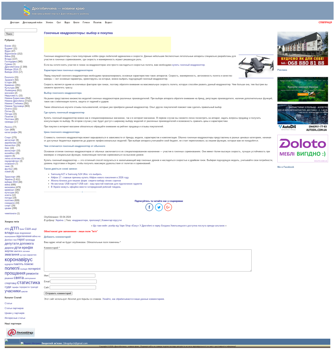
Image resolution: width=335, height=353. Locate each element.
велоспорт (10, 150)
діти (17, 247)
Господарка (11, 61)
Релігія (8, 127)
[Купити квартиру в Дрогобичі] (302, 48)
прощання (15, 273)
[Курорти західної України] (302, 89)
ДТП (14, 228)
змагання (12, 254)
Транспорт (10, 176)
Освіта (8, 108)
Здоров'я (9, 80)
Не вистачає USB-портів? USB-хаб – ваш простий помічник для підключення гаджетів (96, 183)
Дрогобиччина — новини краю (58, 8)
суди (8, 287)
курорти (9, 264)
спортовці (10, 283)
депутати (12, 243)
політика (9, 200)
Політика (9, 119)
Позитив (97, 22)
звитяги (18, 251)
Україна (49, 22)
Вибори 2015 (11, 72)
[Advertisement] (107, 44)
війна (7, 184)
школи (24, 291)
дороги (9, 247)
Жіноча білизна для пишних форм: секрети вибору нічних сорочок (86, 180)
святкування (30, 278)
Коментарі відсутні (112, 220)
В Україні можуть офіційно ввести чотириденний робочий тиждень (86, 187)
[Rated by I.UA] (12, 343)
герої (21, 239)
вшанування (10, 236)
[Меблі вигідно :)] (302, 148)
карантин (31, 255)
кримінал (9, 190)
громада (9, 121)
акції (34, 229)
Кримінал (9, 85)
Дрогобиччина (12, 66)
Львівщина (10, 90)
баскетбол (10, 145)
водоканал (25, 233)
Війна (7, 56)
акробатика (10, 142)
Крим (22, 229)
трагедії (34, 287)
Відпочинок (11, 53)
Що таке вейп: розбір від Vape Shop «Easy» (116, 225)
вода (16, 233)
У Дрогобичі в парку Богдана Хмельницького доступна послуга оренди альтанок (182, 225)
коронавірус (19, 259)
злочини (26, 251)
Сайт (46, 287)
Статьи (8, 303)
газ (15, 239)
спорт (8, 205)
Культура (9, 87)
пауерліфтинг (12, 161)
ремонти (32, 273)
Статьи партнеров (14, 308)
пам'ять (18, 264)
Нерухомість (11, 95)
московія (9, 93)
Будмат (108, 22)
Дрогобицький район (32, 22)
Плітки (8, 111)
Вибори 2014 (11, 69)
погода (8, 197)
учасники (13, 291)
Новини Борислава (15, 98)
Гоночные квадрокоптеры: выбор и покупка (78, 33)
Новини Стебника (14, 103)
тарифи (15, 287)
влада (9, 232)
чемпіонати (10, 213)
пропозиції (94, 220)
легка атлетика (13, 158)
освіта (8, 195)
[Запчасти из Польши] (302, 117)
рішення (9, 278)
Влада (8, 59)
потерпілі (34, 268)
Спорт (8, 137)
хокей (8, 171)
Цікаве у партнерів (14, 313)
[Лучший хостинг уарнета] (20, 336)
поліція (23, 269)
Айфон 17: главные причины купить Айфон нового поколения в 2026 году (90, 177)
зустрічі (23, 255)
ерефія (27, 247)
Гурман (86, 22)
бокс (7, 148)
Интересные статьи (15, 318)
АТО (7, 228)
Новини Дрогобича (14, 101)
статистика (28, 282)
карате (8, 156)
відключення (24, 236)
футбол (9, 169)
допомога (27, 243)
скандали (10, 203)
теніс (7, 166)
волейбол (10, 153)
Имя (46, 275)
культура (9, 192)
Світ (59, 22)
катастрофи (11, 132)
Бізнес (8, 46)
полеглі (12, 268)
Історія (8, 82)
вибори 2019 (11, 182)
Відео (67, 22)
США (28, 228)
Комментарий (52, 248)
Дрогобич (14, 22)
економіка (10, 187)
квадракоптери (80, 220)
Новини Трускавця (14, 106)
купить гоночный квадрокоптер (188, 65)
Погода (8, 114)
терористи (24, 287)
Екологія (9, 77)
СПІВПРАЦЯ (325, 22)
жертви (9, 251)
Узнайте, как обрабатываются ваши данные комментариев (133, 299)
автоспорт (10, 140)
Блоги (76, 22)
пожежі (28, 264)
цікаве (8, 208)
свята (19, 278)
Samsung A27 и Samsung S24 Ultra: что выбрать (76, 174)
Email (47, 281)
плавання (10, 163)
